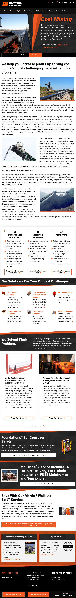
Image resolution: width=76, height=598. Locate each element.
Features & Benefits (10, 55)
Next (44, 426)
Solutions (38, 11)
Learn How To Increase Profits (61, 272)
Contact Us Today (47, 554)
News (12, 11)
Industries (25, 11)
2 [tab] (38, 427)
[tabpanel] (19, 386)
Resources (51, 11)
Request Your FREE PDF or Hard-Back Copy (27, 455)
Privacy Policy (56, 577)
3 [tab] (41, 427)
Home (5, 11)
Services (45, 11)
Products (32, 11)
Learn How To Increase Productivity (14, 272)
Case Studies (35, 55)
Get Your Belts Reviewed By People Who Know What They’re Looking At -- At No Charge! (28, 524)
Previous (32, 426)
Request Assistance (12, 594)
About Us (18, 11)
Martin (12, 4)
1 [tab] (35, 427)
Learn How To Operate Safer (38, 272)
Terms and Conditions (59, 580)
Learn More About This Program (46, 484)
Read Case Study (18, 418)
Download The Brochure (11, 559)
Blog (57, 11)
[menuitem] (12, 4)
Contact (64, 11)
